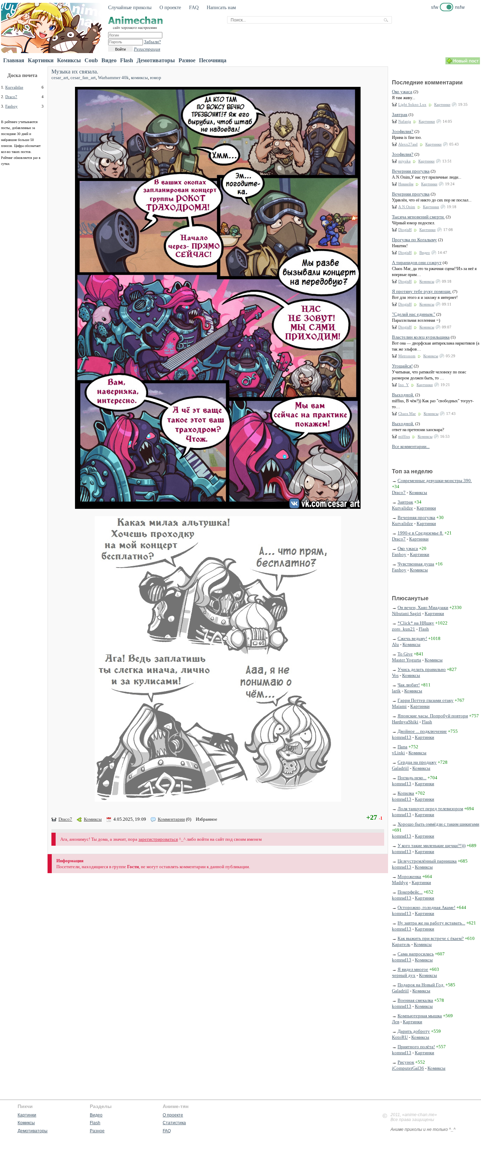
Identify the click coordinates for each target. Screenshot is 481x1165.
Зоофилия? (402, 131)
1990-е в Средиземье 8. (420, 533)
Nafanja (404, 121)
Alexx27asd (408, 144)
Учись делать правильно (422, 669)
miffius (404, 436)
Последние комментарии (427, 82)
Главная (13, 60)
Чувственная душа (416, 564)
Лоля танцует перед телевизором (430, 808)
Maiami (399, 706)
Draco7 (11, 97)
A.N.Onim (406, 207)
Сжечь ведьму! (412, 638)
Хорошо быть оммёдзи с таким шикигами (438, 824)
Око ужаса (402, 91)
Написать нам (221, 7)
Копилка (406, 793)
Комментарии (171, 819)
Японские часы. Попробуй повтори (433, 715)
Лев (395, 1021)
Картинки (41, 60)
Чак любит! (409, 684)
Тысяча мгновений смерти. (418, 216)
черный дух (404, 975)
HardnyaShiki (405, 721)
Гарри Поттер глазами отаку (426, 700)
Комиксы (69, 60)
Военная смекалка (415, 1000)
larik (396, 690)
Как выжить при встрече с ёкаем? (431, 938)
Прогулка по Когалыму (414, 239)
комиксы (139, 77)
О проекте (170, 7)
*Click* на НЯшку (416, 623)
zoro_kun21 (403, 629)
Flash (126, 60)
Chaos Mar (407, 413)
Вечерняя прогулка (411, 171)
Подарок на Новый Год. (421, 984)
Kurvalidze (14, 87)
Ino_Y (403, 385)
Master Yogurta (406, 659)
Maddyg (400, 882)
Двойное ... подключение (422, 731)
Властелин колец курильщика (421, 337)
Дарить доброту (414, 1031)
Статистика (174, 1122)
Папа (402, 746)
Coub (91, 60)
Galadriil (400, 768)
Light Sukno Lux (412, 104)
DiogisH (405, 230)
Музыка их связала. (74, 72)
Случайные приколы (129, 7)
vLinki (398, 752)
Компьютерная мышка (420, 1015)
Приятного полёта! (416, 1046)
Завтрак (399, 114)
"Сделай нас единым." (413, 314)
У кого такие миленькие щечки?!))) (432, 845)
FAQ (194, 7)
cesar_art (59, 77)
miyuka (404, 161)
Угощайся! (402, 366)
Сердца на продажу (417, 762)
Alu (395, 644)
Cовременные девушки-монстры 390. (435, 480)
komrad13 (401, 737)
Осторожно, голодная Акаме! (426, 907)
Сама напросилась (416, 953)
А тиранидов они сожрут (417, 262)
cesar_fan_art (83, 77)
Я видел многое (413, 969)
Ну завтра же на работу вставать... (431, 923)
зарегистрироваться (158, 839)
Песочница (212, 60)
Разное (187, 60)
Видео (109, 60)
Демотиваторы (156, 60)
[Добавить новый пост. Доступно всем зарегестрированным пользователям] (462, 62)
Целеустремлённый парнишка (427, 861)
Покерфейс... (410, 892)
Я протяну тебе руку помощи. (421, 291)
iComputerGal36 (408, 1068)
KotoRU (400, 1037)
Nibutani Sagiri (406, 613)
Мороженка (409, 876)
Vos (395, 675)
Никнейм (405, 184)
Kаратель (401, 944)
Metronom (407, 356)
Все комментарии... (411, 446)
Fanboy (11, 106)
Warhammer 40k (113, 77)
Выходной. (403, 394)
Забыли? (152, 41)
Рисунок (406, 1062)
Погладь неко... (412, 777)
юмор (155, 77)
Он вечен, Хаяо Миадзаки (423, 607)
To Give (405, 654)
